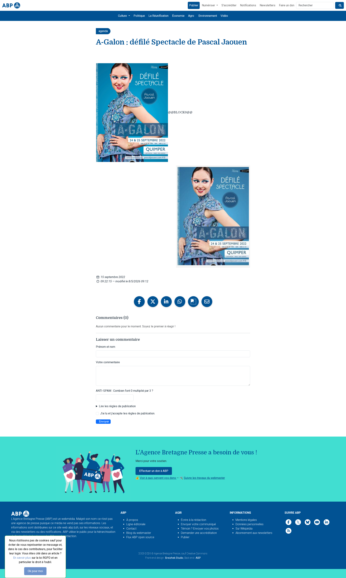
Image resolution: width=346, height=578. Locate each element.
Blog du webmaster (138, 533)
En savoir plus (22, 557)
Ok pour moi (35, 571)
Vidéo (224, 15)
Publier (193, 5)
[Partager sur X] (152, 301)
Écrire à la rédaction (193, 520)
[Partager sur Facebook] (139, 301)
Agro (191, 15)
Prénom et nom (105, 346)
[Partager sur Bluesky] (193, 301)
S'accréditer (228, 5)
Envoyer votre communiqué (198, 524)
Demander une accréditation (199, 533)
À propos (132, 520)
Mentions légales (246, 520)
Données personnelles (249, 524)
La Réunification (158, 15)
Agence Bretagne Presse (167, 553)
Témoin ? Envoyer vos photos (200, 528)
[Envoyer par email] (206, 301)
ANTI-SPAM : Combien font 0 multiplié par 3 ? (124, 390)
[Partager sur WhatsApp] (179, 301)
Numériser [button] (209, 5)
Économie (178, 15)
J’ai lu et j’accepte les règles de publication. (127, 413)
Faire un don (286, 5)
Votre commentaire (108, 362)
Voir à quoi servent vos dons (158, 478)
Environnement (207, 15)
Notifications (248, 5)
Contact (131, 528)
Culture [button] (123, 15)
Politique (139, 15)
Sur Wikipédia (244, 528)
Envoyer (104, 421)
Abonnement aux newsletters (254, 533)
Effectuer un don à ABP (153, 471)
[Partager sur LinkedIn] (166, 301)
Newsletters (267, 5)
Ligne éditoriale (135, 524)
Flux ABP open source (140, 537)
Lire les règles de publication (117, 406)
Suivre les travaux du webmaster (204, 478)
